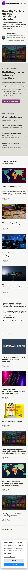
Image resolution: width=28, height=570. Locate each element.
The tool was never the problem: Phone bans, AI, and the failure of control (13, 392)
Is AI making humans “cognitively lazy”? (11, 317)
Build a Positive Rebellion (12, 422)
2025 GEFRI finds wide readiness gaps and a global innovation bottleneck (12, 484)
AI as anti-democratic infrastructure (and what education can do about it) (12, 287)
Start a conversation (7, 106)
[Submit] (20, 3)
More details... (11, 553)
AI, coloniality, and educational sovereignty (11, 224)
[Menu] (25, 3)
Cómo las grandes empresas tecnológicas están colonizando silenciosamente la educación (14, 452)
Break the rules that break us (13, 321)
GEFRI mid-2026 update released (11, 188)
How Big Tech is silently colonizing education (13, 15)
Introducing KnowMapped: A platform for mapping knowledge (13, 359)
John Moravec (11, 33)
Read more (10, 42)
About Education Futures (11, 101)
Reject (14, 560)
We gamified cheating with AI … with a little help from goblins (14, 312)
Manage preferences (9, 556)
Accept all (14, 564)
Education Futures (6, 198)
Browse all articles (7, 529)
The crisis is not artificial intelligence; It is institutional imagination (13, 255)
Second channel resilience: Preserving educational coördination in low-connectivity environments (14, 305)
